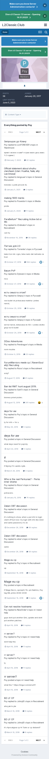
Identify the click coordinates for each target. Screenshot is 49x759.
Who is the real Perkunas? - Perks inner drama (22, 480)
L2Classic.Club (13, 25)
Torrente (21, 249)
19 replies (30, 308)
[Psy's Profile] (24, 85)
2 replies (29, 189)
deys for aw (10, 411)
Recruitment (9, 228)
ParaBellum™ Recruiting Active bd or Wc (23, 220)
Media (38, 201)
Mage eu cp (10, 560)
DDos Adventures (13, 341)
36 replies (32, 527)
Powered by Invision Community (24, 755)
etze (19, 509)
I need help (35, 637)
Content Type (13, 114)
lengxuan (21, 177)
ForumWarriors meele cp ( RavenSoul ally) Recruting (23, 364)
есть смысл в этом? (15, 292)
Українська (9, 148)
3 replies (29, 471)
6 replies (27, 625)
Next (38, 132)
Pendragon (22, 344)
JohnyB (20, 701)
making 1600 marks (14, 198)
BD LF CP (9, 698)
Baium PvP (9, 270)
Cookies (24, 751)
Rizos (19, 368)
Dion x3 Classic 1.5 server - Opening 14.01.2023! (22, 16)
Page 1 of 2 (24, 132)
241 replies (30, 402)
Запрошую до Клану (15, 141)
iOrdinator (21, 225)
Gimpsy (20, 296)
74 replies (30, 497)
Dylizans (21, 274)
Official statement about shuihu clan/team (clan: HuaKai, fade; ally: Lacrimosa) (22, 171)
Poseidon (21, 201)
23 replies (29, 354)
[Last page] (44, 132)
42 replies (30, 160)
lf (5, 457)
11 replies (30, 211)
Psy (5, 145)
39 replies (32, 237)
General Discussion (32, 439)
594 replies (31, 262)
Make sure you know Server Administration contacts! (23, 5)
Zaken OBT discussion (15, 506)
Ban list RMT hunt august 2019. (20, 386)
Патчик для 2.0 (12, 246)
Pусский (38, 249)
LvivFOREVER (23, 145)
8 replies (28, 711)
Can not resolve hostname (17, 606)
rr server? (9, 633)
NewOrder (22, 610)
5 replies (27, 427)
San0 (19, 389)
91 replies (29, 378)
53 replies (30, 284)
